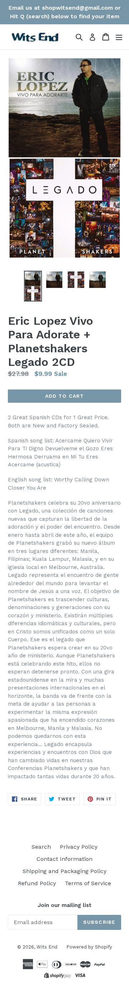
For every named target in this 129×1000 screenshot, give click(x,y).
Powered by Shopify (89, 947)
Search (41, 846)
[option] (33, 286)
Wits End (47, 947)
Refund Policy (37, 883)
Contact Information (64, 859)
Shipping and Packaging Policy (64, 871)
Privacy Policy (78, 846)
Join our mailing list (64, 905)
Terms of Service (88, 883)
